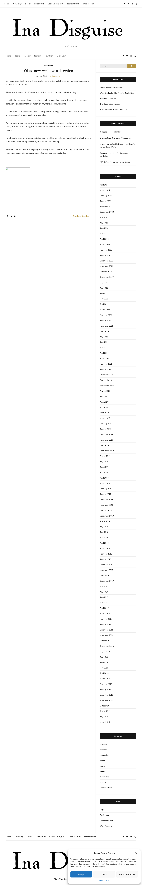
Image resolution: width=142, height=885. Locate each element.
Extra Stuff (39, 4)
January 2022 (105, 320)
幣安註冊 (103, 132)
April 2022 (104, 304)
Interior (27, 56)
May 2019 (104, 472)
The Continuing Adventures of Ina (113, 109)
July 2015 (104, 717)
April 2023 (104, 239)
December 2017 (106, 565)
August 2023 (105, 217)
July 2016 (104, 657)
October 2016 (106, 641)
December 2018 (106, 499)
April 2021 (104, 353)
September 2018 (107, 516)
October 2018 (106, 510)
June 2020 (104, 402)
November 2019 (106, 440)
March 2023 (105, 244)
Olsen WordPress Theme (65, 879)
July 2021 (104, 337)
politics (103, 782)
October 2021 (106, 331)
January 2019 (105, 494)
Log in (102, 810)
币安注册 (103, 162)
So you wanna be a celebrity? (111, 88)
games (102, 760)
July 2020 (104, 396)
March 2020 (105, 418)
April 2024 (104, 185)
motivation (104, 777)
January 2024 (105, 201)
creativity (48, 65)
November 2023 (106, 206)
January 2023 (105, 255)
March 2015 (105, 722)
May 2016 (104, 668)
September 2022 (107, 277)
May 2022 (104, 299)
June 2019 (104, 467)
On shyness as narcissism (120, 162)
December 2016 (106, 630)
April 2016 (104, 673)
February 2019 (106, 489)
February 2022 (106, 315)
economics (104, 755)
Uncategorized (106, 787)
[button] (136, 853)
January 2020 (105, 429)
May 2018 (104, 537)
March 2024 (105, 190)
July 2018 (104, 527)
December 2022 (106, 261)
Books (28, 4)
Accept (81, 874)
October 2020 (106, 380)
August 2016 (105, 651)
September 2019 (107, 451)
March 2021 (105, 358)
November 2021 (106, 326)
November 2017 (106, 570)
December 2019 (106, 434)
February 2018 (106, 554)
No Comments (55, 76)
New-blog (17, 4)
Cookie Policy (104, 880)
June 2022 (104, 293)
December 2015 (106, 695)
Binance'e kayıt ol (107, 153)
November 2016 (106, 635)
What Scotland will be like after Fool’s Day (117, 93)
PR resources (115, 132)
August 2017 (105, 586)
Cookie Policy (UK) (56, 4)
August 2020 (105, 391)
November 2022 (106, 266)
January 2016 (105, 689)
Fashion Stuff (73, 4)
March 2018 (105, 548)
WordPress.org (106, 826)
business (103, 744)
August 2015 (105, 711)
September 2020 (107, 385)
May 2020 (104, 407)
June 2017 (104, 597)
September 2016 (107, 646)
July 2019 (104, 461)
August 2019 (105, 456)
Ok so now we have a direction (48, 70)
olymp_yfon (104, 144)
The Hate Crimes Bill (108, 98)
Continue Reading (81, 216)
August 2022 (105, 282)
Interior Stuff (88, 4)
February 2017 (106, 619)
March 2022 (105, 309)
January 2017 (105, 624)
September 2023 (107, 212)
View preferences (127, 874)
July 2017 (104, 592)
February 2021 (106, 364)
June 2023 (104, 228)
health (102, 771)
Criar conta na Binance (109, 138)
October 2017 (106, 575)
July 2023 (104, 223)
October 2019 (106, 445)
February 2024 (106, 196)
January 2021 (105, 369)
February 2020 (106, 423)
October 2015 (106, 706)
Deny (104, 874)
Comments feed (106, 820)
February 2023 (106, 250)
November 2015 (106, 700)
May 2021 (104, 347)
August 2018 (105, 521)
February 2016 (106, 684)
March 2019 (105, 483)
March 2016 (105, 679)
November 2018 (106, 505)
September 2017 (107, 581)
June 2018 (104, 532)
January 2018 (105, 559)
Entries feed (104, 815)
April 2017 (104, 608)
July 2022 (104, 288)
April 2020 (104, 413)
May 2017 (104, 603)
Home (6, 4)
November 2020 (106, 375)
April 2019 (104, 478)
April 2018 (104, 543)
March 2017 (105, 613)
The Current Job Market (110, 104)
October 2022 (106, 272)
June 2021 (104, 342)
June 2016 (104, 662)
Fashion (37, 56)
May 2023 (104, 234)
